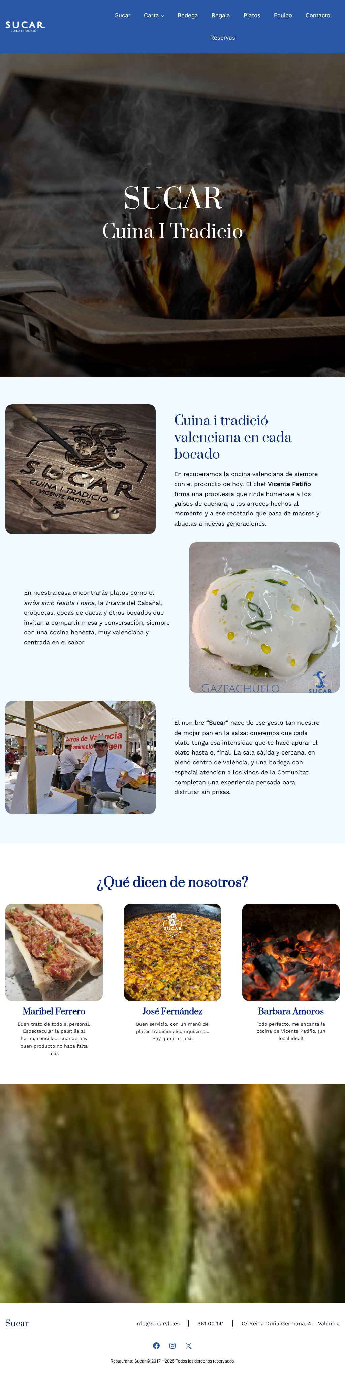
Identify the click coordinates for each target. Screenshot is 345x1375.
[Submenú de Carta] (162, 15)
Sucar (17, 1323)
